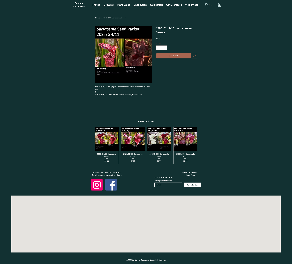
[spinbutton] (161, 48)
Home (97, 18)
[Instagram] (97, 185)
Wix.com (162, 260)
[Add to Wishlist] (194, 55)
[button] (219, 5)
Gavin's (78, 3)
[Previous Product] (91, 145)
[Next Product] (200, 145)
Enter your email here (163, 181)
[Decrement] (158, 48)
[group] (146, 145)
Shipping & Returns (189, 172)
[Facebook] (111, 185)
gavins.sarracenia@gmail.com (110, 175)
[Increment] (165, 48)
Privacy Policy (189, 175)
